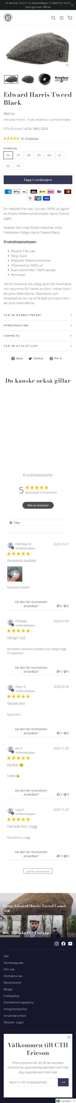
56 (8, 155)
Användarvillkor (15, 1015)
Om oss (9, 969)
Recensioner (12, 982)
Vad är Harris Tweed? (23, 315)
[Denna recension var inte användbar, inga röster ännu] (65, 606)
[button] (14, 574)
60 (49, 155)
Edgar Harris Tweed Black (40, 232)
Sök (6, 956)
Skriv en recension (38, 505)
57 (18, 155)
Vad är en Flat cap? (21, 346)
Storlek (11, 148)
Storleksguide (16, 325)
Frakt (31, 119)
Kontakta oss (13, 976)
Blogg (8, 989)
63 (18, 166)
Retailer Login (14, 1022)
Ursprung (12, 336)
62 (8, 166)
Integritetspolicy (15, 1009)
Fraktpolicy (11, 996)
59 (39, 155)
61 (59, 155)
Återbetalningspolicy (19, 1002)
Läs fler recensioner (38, 871)
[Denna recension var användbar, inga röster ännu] (58, 606)
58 (28, 155)
